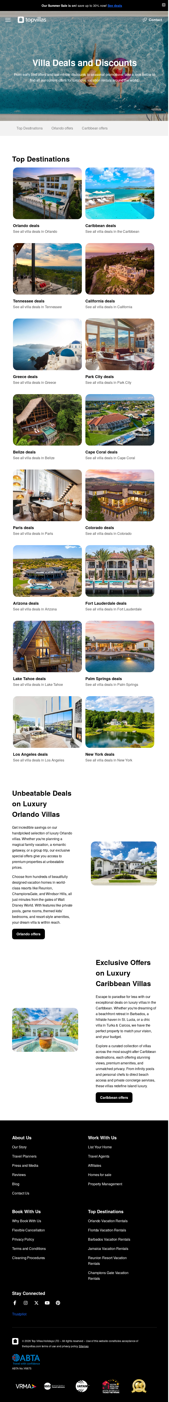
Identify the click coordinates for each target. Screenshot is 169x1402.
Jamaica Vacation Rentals (108, 1248)
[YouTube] (47, 1303)
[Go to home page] (32, 19)
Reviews (19, 1174)
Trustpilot (19, 1313)
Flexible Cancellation (28, 1230)
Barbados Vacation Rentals (109, 1239)
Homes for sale (99, 1174)
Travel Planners (24, 1156)
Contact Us (20, 1193)
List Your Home (100, 1146)
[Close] (163, 5)
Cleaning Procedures (28, 1257)
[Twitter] (36, 1303)
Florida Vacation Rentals (107, 1230)
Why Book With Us (26, 1220)
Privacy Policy (23, 1239)
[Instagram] (25, 1303)
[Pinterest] (58, 1303)
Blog (15, 1183)
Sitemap (83, 1346)
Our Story (19, 1146)
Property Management (105, 1183)
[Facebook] (15, 1303)
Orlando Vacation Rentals (108, 1220)
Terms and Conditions (29, 1248)
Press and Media (25, 1165)
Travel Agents (98, 1156)
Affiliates (94, 1165)
